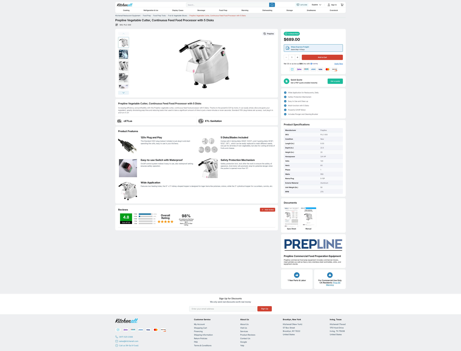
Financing (198, 331)
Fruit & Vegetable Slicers (177, 16)
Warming (244, 10)
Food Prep (223, 10)
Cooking (126, 10)
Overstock (334, 10)
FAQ (196, 342)
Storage (289, 10)
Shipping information (203, 335)
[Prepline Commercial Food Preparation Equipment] (313, 244)
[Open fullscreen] (205, 63)
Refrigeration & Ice (151, 10)
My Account (199, 324)
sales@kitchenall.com (128, 341)
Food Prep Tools (159, 16)
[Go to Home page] (124, 4)
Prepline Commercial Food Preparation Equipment (312, 256)
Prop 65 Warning (333, 283)
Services (244, 331)
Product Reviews (247, 335)
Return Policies (200, 338)
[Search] (272, 5)
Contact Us (245, 338)
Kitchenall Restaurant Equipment (127, 16)
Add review (269, 210)
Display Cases (177, 10)
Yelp (242, 345)
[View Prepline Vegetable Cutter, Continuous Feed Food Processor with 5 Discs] (123, 42)
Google (243, 342)
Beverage (201, 10)
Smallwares (311, 10)
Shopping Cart (200, 328)
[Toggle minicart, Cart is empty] (342, 5)
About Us (244, 324)
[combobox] (230, 5)
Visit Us (243, 328)
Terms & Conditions (202, 345)
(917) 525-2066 (126, 337)
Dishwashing (267, 10)
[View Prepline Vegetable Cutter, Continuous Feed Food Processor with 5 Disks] (123, 54)
